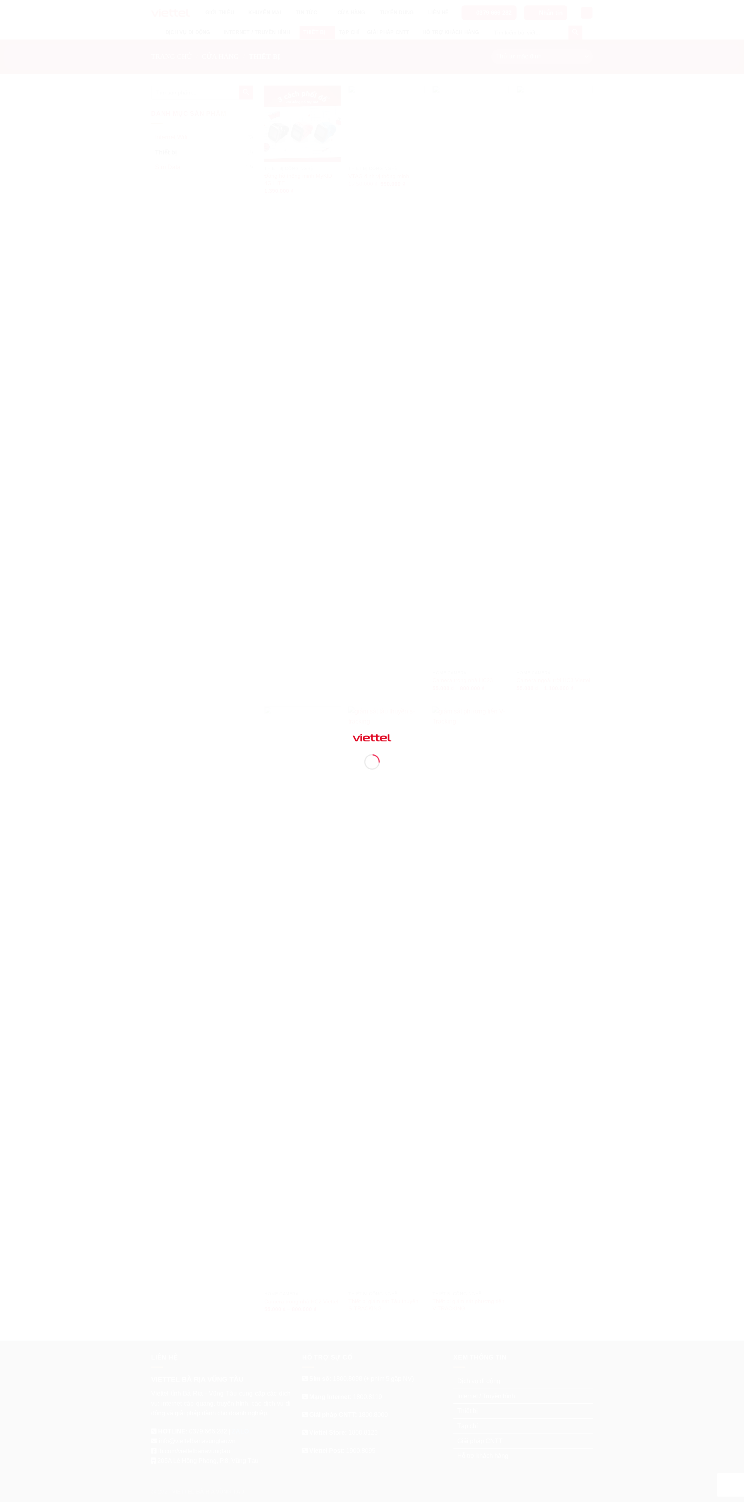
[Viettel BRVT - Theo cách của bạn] (372, 737)
